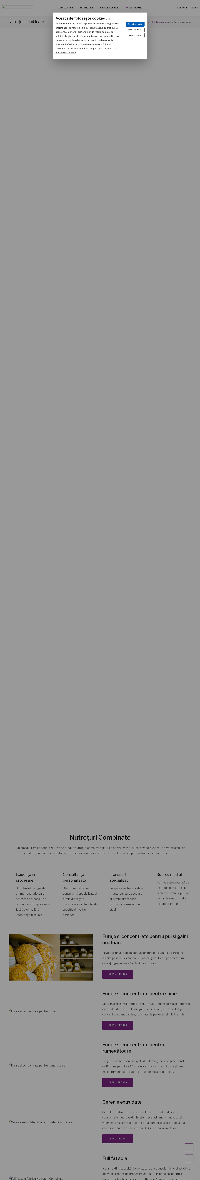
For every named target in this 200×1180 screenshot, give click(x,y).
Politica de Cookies (65, 52)
